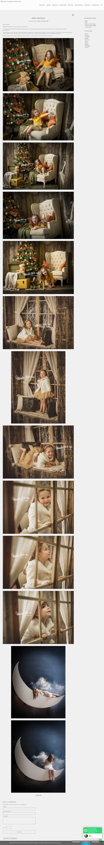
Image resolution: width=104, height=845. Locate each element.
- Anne (85, 22)
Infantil (48, 5)
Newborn (42, 5)
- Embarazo (86, 39)
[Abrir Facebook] (101, 5)
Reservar (70, 5)
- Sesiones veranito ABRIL (90, 25)
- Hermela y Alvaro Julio (89, 24)
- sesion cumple (87, 27)
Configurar (86, 841)
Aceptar (86, 843)
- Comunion (87, 36)
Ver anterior (6, 838)
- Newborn (86, 35)
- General (86, 47)
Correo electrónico (7, 811)
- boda (85, 41)
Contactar (87, 5)
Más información (76, 841)
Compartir (37, 795)
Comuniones (95, 5)
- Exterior (86, 44)
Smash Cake (63, 5)
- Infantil (86, 42)
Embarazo (55, 5)
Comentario (5, 816)
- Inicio (86, 33)
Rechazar (96, 841)
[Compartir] (47, 21)
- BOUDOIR (87, 45)
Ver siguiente (13, 838)
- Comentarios (43, 21)
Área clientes (79, 5)
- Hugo (86, 21)
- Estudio (86, 38)
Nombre (4, 806)
